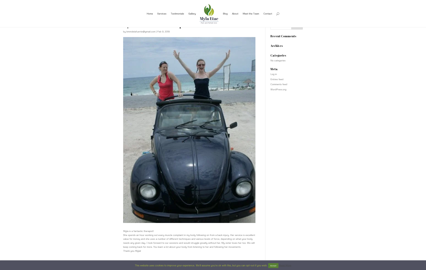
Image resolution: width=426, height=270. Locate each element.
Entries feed (276, 79)
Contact (267, 13)
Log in (273, 74)
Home (150, 13)
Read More (285, 265)
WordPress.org (278, 89)
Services (161, 13)
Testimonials (177, 13)
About (235, 13)
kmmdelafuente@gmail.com (140, 31)
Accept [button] (273, 266)
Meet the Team (251, 13)
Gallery (192, 13)
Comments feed (278, 84)
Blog (225, 13)
